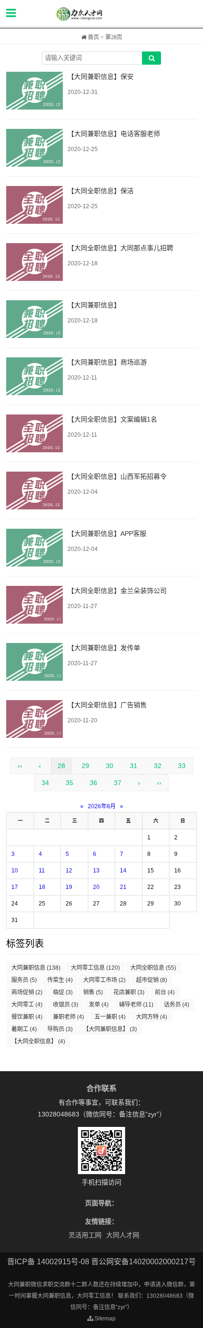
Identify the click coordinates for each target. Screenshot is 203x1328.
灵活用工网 (85, 1235)
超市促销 (151, 980)
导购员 (60, 1029)
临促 (63, 992)
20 (96, 887)
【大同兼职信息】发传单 (104, 647)
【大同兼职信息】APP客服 (107, 533)
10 (14, 870)
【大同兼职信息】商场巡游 (107, 362)
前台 (165, 992)
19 (69, 887)
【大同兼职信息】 (94, 305)
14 (123, 870)
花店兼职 (128, 992)
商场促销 (26, 992)
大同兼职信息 (35, 967)
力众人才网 (101, 14)
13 (96, 870)
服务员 (24, 980)
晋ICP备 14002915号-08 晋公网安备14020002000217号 (101, 1262)
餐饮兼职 (26, 1017)
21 (123, 887)
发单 (99, 1004)
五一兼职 (110, 1017)
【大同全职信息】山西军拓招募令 (117, 476)
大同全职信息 (153, 967)
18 (42, 887)
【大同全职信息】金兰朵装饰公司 (117, 590)
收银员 (65, 1004)
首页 (92, 37)
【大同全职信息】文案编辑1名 (112, 419)
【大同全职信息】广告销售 (107, 705)
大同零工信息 (95, 967)
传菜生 (60, 980)
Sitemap (104, 1318)
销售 (93, 992)
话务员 (176, 1004)
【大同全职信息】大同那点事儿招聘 (120, 248)
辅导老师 (136, 1004)
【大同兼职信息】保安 (101, 76)
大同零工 (26, 1004)
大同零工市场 (104, 980)
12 (69, 870)
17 (14, 887)
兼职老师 (68, 1017)
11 (42, 870)
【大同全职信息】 (38, 1041)
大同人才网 (122, 1235)
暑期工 (24, 1029)
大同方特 (151, 1017)
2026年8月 (102, 806)
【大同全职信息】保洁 (101, 191)
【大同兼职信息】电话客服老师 (114, 133)
